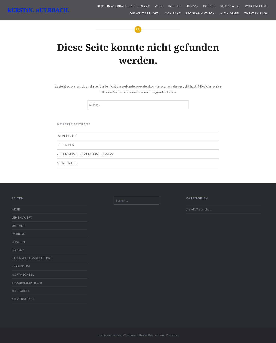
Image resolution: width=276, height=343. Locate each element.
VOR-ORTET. (67, 163)
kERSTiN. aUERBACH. (39, 10)
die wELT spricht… (145, 13)
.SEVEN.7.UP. (67, 136)
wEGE (159, 6)
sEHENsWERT (230, 6)
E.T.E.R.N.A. (66, 145)
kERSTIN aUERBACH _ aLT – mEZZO (123, 6)
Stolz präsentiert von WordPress (117, 335)
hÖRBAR (192, 6)
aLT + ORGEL (230, 13)
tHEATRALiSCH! (256, 13)
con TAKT (173, 13)
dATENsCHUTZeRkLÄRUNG (31, 258)
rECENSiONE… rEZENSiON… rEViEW (85, 154)
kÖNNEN (209, 6)
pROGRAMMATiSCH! (200, 13)
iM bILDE (174, 6)
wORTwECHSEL (256, 6)
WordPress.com (169, 335)
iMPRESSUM (21, 266)
